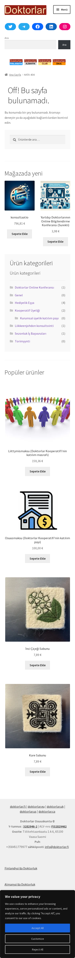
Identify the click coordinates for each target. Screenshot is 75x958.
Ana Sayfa (15, 74)
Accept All (38, 928)
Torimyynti (22, 341)
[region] (37, 924)
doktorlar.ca (47, 811)
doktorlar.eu (36, 806)
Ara (7, 38)
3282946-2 (30, 826)
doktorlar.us (28, 811)
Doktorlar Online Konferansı (34, 287)
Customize (37, 939)
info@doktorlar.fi (57, 847)
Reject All (37, 949)
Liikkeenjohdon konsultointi (34, 326)
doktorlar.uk (55, 806)
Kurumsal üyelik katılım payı (39, 318)
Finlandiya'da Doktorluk (21, 868)
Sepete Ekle (20, 234)
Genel (19, 295)
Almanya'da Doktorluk (20, 884)
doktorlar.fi (18, 806)
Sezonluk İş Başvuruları (30, 333)
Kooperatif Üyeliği (27, 310)
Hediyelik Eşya (24, 303)
